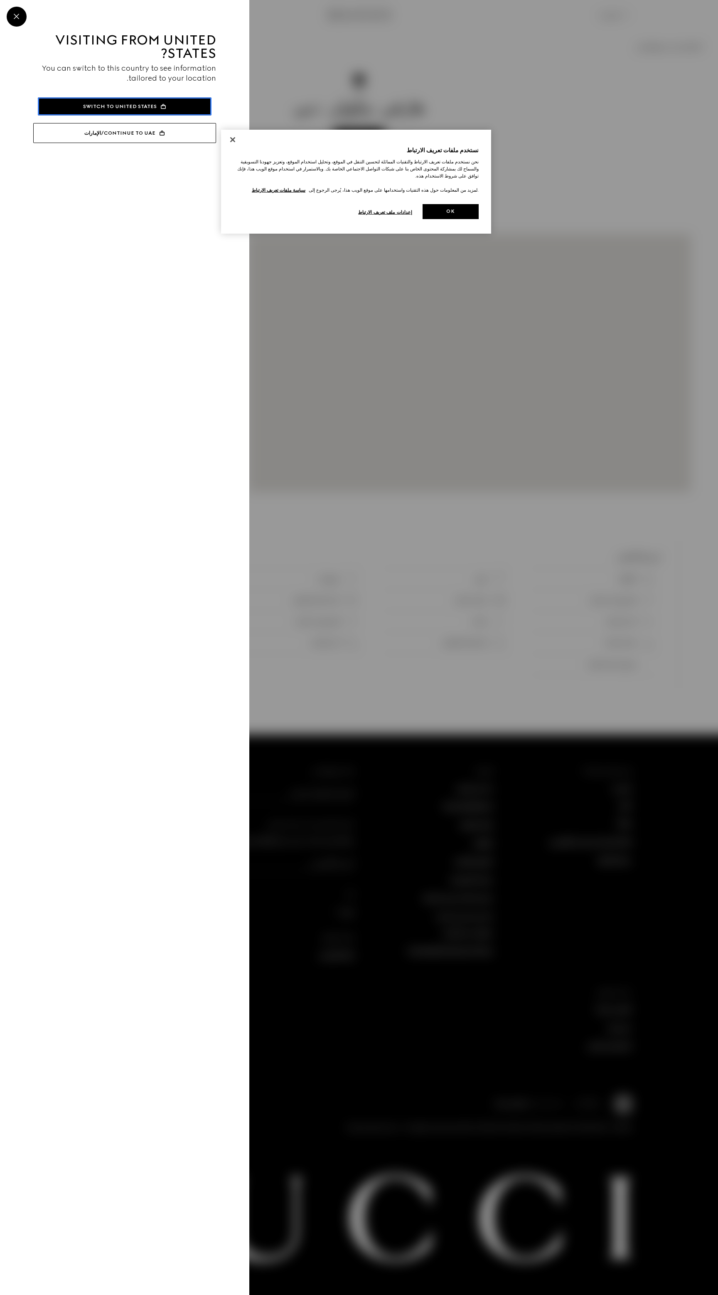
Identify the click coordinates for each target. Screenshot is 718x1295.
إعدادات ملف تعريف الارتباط (385, 212)
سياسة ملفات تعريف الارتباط (278, 190)
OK (450, 211)
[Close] (17, 17)
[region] (356, 182)
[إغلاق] (233, 140)
